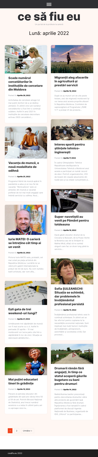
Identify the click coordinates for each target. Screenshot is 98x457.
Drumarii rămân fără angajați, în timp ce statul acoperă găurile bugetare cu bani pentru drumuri (70, 375)
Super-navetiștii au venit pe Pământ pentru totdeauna (71, 220)
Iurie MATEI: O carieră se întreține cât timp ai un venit (24, 243)
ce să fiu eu (49, 16)
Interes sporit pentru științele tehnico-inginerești (69, 148)
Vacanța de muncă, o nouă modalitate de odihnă (23, 166)
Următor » (27, 431)
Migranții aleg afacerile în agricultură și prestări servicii (71, 81)
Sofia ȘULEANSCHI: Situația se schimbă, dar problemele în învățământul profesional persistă (69, 296)
